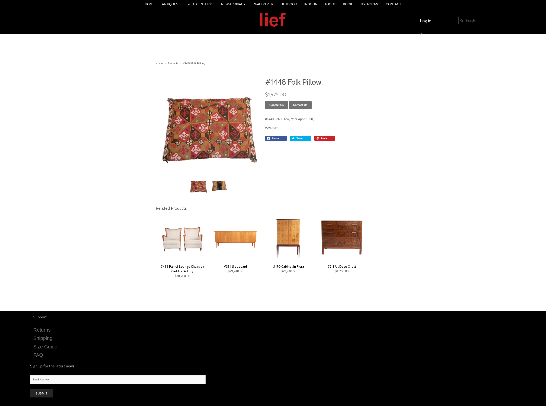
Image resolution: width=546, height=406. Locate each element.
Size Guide (45, 347)
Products (173, 63)
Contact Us (300, 105)
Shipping (42, 338)
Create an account (436, 46)
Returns (42, 330)
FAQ (38, 355)
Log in (425, 20)
